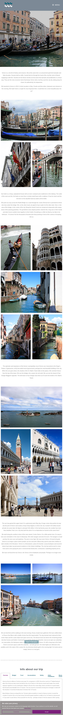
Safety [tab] (42, 675)
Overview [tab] (5, 675)
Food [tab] (21, 675)
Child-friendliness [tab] (51, 676)
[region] (31, 708)
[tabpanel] (31, 690)
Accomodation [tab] (32, 675)
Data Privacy (27, 708)
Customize (16, 711)
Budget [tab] (14, 675)
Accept (46, 711)
